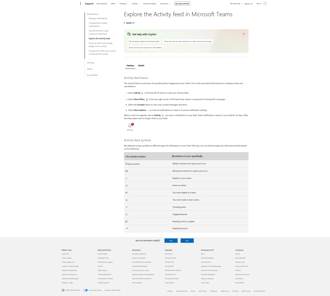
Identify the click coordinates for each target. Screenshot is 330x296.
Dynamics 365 (169, 262)
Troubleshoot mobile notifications (98, 24)
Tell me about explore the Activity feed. (144, 41)
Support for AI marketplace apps (211, 266)
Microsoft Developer (207, 258)
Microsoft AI (169, 254)
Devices (135, 3)
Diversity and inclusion (242, 274)
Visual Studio (205, 283)
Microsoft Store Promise (105, 279)
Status (90, 68)
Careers (237, 254)
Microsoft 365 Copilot (172, 279)
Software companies (207, 279)
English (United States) (73, 290)
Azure (203, 254)
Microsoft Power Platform (173, 270)
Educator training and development (143, 274)
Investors (238, 270)
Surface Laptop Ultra (68, 262)
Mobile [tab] (141, 65)
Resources (164, 3)
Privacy (193, 291)
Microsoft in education (139, 254)
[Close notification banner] (243, 34)
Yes (171, 240)
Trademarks (213, 291)
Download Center (103, 258)
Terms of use (203, 291)
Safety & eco (225, 291)
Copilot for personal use (69, 274)
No (187, 240)
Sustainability (239, 283)
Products (123, 3)
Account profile (102, 254)
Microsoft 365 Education (139, 266)
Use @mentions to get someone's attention (99, 32)
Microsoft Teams (170, 274)
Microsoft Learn (206, 262)
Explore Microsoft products (70, 279)
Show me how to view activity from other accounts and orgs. (188, 41)
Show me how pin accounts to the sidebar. (145, 47)
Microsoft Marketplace (208, 274)
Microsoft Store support (105, 262)
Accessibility (92, 75)
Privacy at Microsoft (241, 266)
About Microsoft (240, 258)
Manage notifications (98, 18)
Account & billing (149, 3)
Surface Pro (65, 254)
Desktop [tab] (130, 65)
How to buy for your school (140, 270)
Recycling (235, 291)
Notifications (92, 14)
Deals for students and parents (141, 279)
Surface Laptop (66, 258)
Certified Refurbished (104, 274)
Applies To (130, 23)
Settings (90, 62)
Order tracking (102, 270)
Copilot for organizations (69, 270)
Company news (240, 262)
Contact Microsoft (181, 291)
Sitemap (169, 291)
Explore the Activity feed (99, 38)
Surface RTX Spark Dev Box (70, 266)
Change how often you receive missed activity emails (102, 52)
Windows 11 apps (67, 283)
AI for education (137, 283)
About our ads (246, 291)
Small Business (169, 283)
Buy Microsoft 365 (182, 3)
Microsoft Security (170, 258)
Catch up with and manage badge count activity (101, 44)
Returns (100, 266)
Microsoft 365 (102, 3)
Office (113, 3)
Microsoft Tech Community (209, 270)
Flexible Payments (103, 283)
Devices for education (139, 258)
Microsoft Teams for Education (141, 262)
